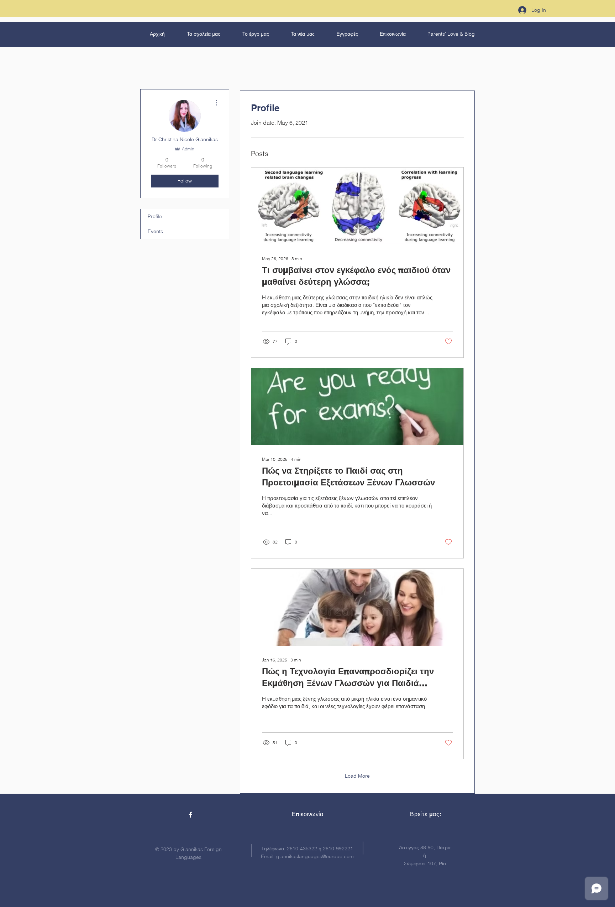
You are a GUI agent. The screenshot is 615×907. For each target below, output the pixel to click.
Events (155, 231)
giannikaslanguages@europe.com (315, 856)
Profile (155, 216)
